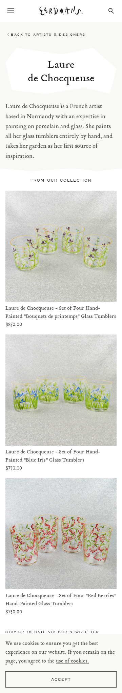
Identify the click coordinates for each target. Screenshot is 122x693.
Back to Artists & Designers (48, 34)
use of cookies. (72, 661)
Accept (61, 679)
